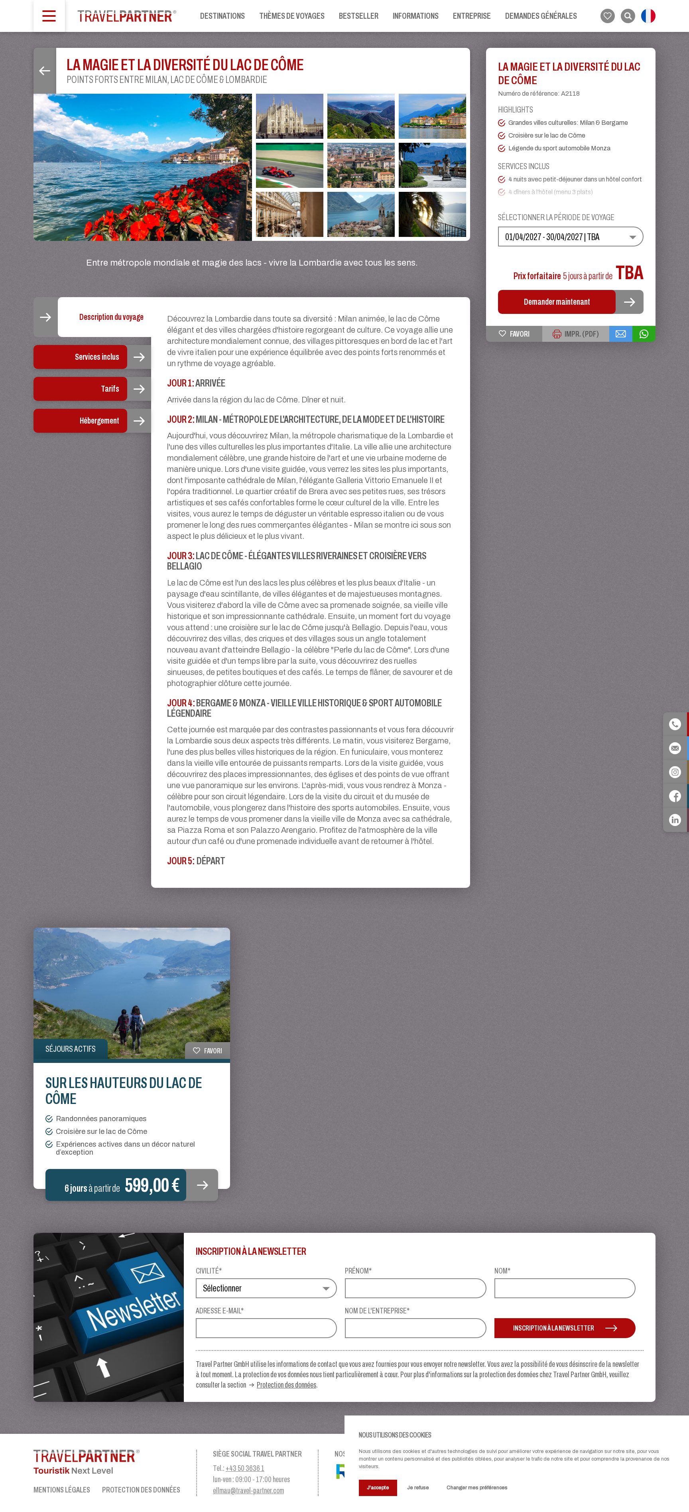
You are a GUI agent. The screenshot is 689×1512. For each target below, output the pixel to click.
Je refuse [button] (418, 1487)
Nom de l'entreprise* (377, 1310)
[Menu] (49, 16)
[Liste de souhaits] (607, 16)
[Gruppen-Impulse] (127, 16)
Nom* (502, 1270)
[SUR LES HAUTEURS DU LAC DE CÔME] (131, 993)
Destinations (222, 15)
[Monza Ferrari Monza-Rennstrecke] (289, 165)
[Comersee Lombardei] (361, 116)
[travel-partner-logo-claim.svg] (106, 1462)
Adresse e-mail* (220, 1310)
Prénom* (358, 1270)
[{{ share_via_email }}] (620, 334)
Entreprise (472, 15)
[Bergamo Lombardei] (361, 165)
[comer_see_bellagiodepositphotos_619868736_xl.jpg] (142, 167)
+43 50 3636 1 (245, 1468)
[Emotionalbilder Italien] (432, 214)
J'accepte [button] (378, 1487)
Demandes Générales (541, 15)
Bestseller (358, 15)
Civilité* (209, 1270)
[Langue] (648, 16)
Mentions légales (61, 1490)
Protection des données (286, 1385)
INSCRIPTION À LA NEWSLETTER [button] (553, 1328)
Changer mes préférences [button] (477, 1487)
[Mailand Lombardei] (289, 116)
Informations (416, 15)
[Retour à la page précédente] (44, 71)
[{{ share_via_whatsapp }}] (644, 334)
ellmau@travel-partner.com (248, 1490)
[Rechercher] (628, 16)
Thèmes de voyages (292, 15)
